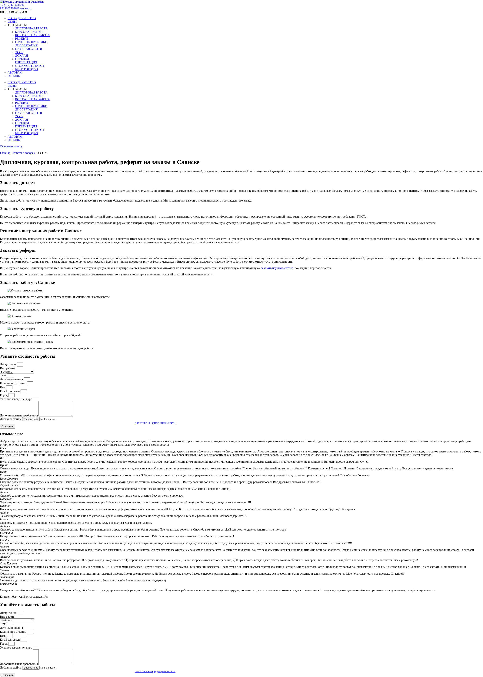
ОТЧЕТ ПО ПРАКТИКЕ (31, 42)
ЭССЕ (19, 52)
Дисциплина (8, 364)
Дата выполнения (12, 379)
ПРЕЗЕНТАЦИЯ (26, 62)
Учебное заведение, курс (16, 399)
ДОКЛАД (21, 55)
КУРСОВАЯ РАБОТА (29, 31)
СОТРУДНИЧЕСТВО (22, 18)
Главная (5, 152)
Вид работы (7, 368)
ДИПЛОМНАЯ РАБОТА (31, 28)
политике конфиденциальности (155, 422)
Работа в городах (24, 152)
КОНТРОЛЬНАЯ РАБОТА (32, 35)
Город (4, 395)
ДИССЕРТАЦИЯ (26, 45)
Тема (3, 375)
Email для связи (10, 391)
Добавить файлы (11, 419)
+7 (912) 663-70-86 (12, 5)
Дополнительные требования (19, 415)
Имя (3, 387)
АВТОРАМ (15, 72)
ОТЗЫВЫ (14, 75)
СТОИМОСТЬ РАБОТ (29, 65)
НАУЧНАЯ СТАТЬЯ (28, 48)
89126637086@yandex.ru (15, 8)
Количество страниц (13, 383)
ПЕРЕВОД (22, 59)
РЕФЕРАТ (21, 38)
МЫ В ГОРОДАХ (26, 69)
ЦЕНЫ (12, 21)
